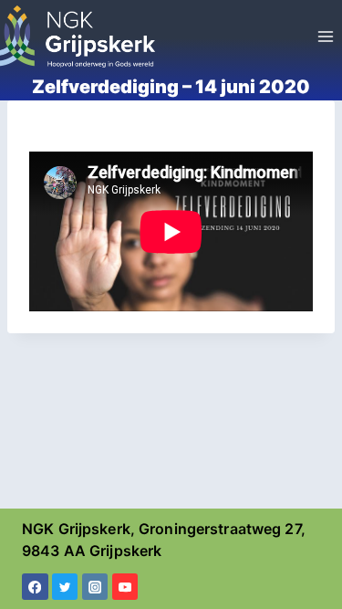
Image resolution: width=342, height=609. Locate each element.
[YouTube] (125, 586)
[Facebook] (35, 586)
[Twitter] (65, 586)
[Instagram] (95, 586)
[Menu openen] (325, 36)
